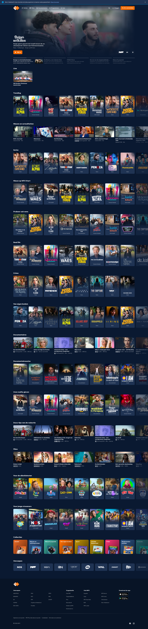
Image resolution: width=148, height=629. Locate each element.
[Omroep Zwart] (115, 567)
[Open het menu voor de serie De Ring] (117, 308)
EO (14, 599)
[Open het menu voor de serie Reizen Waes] (41, 185)
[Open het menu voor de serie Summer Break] (26, 510)
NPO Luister (86, 605)
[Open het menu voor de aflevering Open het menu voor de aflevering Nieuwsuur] (51, 128)
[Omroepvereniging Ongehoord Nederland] (60, 567)
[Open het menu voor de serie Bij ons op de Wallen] (133, 396)
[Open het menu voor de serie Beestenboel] (102, 185)
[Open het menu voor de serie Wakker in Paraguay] (102, 396)
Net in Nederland (105, 602)
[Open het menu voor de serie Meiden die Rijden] (133, 216)
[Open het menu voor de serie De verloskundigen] (117, 246)
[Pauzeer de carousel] (133, 52)
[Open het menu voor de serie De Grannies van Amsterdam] (41, 97)
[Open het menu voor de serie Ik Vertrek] (71, 216)
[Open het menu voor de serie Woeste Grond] (117, 97)
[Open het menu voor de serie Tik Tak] (133, 480)
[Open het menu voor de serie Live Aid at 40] (102, 365)
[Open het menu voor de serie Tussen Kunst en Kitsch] (133, 185)
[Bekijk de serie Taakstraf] (112, 519)
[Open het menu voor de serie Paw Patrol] (87, 480)
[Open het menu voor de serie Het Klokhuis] (102, 510)
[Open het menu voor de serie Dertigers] (87, 154)
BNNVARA (15, 596)
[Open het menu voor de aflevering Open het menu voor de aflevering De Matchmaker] (113, 453)
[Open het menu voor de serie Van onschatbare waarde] (102, 97)
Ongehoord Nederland (36, 602)
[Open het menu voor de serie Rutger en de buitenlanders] (56, 185)
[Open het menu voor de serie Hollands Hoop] (87, 308)
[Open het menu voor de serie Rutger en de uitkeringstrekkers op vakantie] (117, 396)
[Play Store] (123, 598)
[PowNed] (33, 567)
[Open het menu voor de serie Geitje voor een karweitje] (117, 480)
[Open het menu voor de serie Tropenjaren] (133, 154)
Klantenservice (69, 608)
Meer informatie (55, 2)
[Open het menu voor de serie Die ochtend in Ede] (71, 365)
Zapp (85, 596)
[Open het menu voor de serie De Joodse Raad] (56, 308)
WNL (49, 596)
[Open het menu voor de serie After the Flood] (56, 216)
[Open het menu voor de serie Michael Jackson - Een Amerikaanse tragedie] (56, 365)
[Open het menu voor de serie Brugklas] (56, 510)
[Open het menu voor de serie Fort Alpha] (26, 97)
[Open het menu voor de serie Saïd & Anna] (71, 480)
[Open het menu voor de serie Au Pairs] (102, 216)
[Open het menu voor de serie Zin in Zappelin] (41, 480)
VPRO (49, 593)
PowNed (33, 605)
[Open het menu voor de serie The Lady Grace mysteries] (87, 510)
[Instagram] (134, 624)
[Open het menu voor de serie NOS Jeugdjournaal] (41, 510)
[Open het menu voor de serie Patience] (56, 277)
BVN (85, 602)
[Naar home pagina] (16, 8)
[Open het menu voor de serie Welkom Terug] (87, 97)
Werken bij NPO (69, 605)
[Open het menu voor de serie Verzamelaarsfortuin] (87, 216)
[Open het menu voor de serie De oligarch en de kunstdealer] (87, 365)
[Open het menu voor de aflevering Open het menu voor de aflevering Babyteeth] (92, 453)
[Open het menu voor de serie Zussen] (56, 154)
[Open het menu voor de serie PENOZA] (102, 154)
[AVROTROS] (128, 567)
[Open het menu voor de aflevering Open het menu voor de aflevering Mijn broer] (92, 339)
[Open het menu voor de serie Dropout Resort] (87, 396)
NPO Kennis (104, 593)
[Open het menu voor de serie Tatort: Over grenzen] (117, 277)
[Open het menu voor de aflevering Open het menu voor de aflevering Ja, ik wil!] (133, 427)
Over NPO (68, 593)
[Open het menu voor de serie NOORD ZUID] (133, 277)
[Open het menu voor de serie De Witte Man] (133, 246)
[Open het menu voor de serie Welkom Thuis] (71, 510)
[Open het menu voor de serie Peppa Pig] (56, 480)
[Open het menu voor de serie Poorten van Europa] (41, 365)
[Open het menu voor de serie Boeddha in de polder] (26, 216)
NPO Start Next (87, 599)
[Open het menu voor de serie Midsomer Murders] (26, 277)
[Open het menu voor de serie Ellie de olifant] (102, 480)
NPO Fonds (103, 596)
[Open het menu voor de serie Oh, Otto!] (117, 154)
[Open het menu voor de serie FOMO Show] (71, 97)
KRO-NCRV (15, 605)
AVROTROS (16, 593)
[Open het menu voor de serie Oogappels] (102, 308)
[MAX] (87, 567)
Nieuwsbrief (69, 602)
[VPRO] (74, 567)
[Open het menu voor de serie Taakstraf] (117, 510)
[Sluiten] (145, 2)
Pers (67, 599)
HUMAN (15, 602)
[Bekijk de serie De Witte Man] (128, 255)
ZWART (50, 599)
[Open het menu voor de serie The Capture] (102, 277)
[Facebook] (130, 624)
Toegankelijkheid (70, 596)
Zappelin (86, 593)
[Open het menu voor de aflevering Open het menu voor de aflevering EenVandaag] (72, 128)
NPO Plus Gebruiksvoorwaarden (33, 617)
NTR (32, 599)
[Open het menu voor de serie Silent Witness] (87, 277)
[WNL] (101, 567)
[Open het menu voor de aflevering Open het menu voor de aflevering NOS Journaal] (31, 128)
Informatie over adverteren (55, 617)
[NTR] (47, 567)
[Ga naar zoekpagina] (109, 8)
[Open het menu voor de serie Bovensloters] (133, 97)
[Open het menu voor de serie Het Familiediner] (102, 246)
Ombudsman (104, 599)
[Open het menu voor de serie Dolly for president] (56, 97)
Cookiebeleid (45, 617)
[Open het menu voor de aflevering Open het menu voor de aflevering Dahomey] (92, 427)
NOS (32, 596)
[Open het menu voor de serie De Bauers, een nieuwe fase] (26, 185)
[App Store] (123, 594)
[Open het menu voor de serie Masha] (26, 480)
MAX (32, 593)
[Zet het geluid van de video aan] (127, 52)
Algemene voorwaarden (19, 617)
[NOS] (19, 567)
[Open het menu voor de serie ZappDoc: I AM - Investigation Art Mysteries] (133, 365)
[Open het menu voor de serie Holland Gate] (117, 365)
